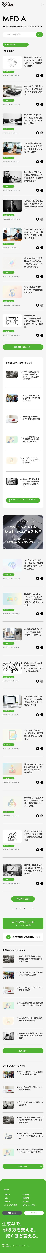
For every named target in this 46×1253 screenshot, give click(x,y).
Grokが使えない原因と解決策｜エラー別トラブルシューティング (31, 1136)
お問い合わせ (12, 1213)
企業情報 (26, 1194)
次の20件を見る (23, 898)
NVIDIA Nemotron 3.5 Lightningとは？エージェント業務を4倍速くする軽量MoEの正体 (33, 600)
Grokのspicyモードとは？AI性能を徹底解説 (31, 417)
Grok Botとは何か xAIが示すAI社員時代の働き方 (33, 289)
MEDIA (34, 1213)
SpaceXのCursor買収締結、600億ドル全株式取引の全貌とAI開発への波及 (33, 233)
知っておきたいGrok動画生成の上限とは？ (31, 1103)
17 (32, 908)
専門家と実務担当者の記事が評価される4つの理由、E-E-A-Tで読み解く (33, 869)
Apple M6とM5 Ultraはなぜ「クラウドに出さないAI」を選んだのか (33, 90)
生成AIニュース (8, 72)
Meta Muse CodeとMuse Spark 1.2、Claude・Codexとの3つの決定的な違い (33, 667)
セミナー (7, 1198)
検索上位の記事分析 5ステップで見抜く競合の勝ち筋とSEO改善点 (34, 835)
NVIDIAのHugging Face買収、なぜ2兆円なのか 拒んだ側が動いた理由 (33, 119)
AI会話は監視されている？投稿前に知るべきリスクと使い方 (33, 632)
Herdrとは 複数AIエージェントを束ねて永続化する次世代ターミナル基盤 (33, 802)
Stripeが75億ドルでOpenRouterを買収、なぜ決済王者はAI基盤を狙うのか (33, 147)
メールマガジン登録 (10, 1205)
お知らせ (7, 1202)
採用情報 (26, 1198)
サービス (7, 1194)
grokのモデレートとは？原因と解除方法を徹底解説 (31, 460)
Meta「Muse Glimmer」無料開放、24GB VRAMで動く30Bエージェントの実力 (33, 321)
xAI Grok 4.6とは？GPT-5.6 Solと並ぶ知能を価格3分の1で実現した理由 (33, 564)
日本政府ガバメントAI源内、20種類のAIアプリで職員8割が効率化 (33, 205)
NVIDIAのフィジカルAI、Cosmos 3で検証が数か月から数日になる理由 (33, 61)
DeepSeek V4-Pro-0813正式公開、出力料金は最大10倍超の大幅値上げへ (33, 176)
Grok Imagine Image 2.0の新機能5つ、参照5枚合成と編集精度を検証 (33, 768)
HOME (6, 1190)
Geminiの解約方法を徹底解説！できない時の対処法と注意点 (31, 439)
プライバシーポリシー (30, 1205)
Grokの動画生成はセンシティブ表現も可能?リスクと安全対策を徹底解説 (31, 375)
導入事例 (26, 1202)
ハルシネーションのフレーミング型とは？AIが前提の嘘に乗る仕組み (33, 734)
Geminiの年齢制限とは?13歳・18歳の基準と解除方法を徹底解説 (31, 483)
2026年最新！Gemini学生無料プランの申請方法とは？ (31, 398)
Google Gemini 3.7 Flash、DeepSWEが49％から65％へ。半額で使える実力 (33, 262)
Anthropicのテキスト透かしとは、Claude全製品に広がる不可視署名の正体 (33, 701)
